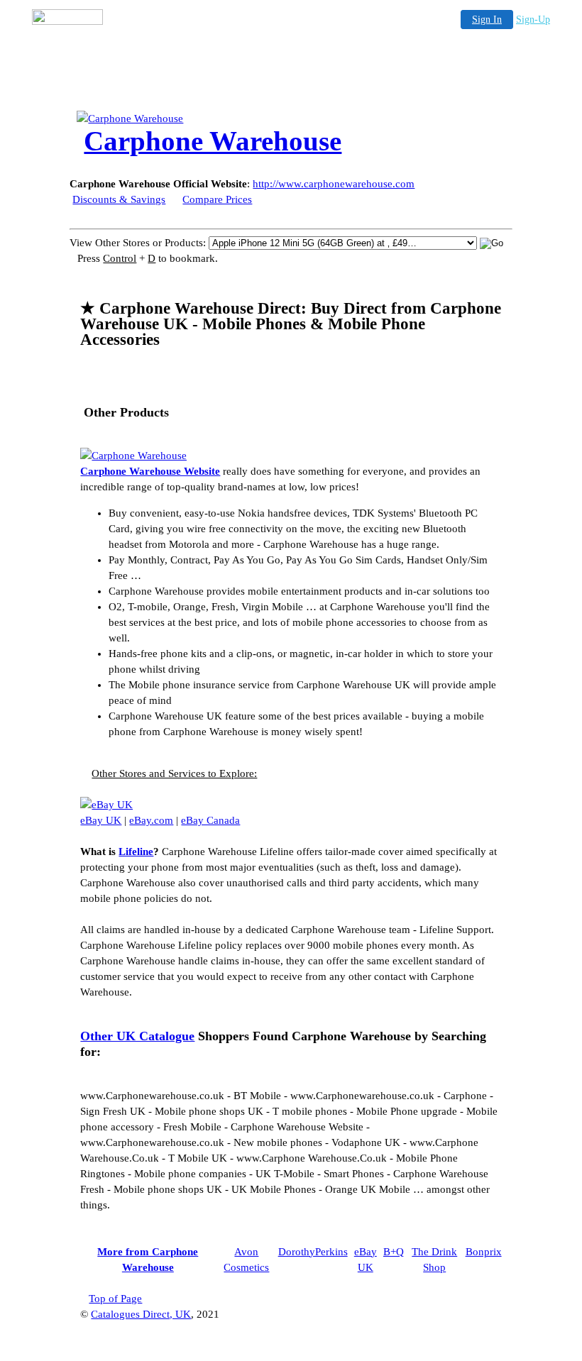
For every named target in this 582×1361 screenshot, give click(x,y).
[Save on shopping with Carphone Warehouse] (133, 455)
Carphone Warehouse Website (150, 471)
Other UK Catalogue (137, 1036)
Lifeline (136, 851)
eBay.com (151, 820)
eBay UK (100, 820)
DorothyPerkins (313, 1251)
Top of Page (115, 1298)
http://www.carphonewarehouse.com (333, 183)
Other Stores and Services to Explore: (174, 773)
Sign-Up (533, 19)
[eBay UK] (106, 804)
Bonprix (484, 1251)
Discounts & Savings (118, 199)
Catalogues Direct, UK (141, 1314)
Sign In (487, 19)
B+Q (393, 1251)
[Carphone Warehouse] (190, 118)
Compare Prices (217, 199)
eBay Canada (210, 820)
